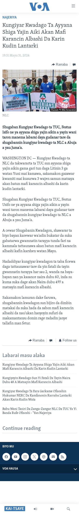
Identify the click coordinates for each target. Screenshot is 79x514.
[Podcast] (44, 457)
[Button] (60, 64)
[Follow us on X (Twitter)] (34, 457)
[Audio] (35, 509)
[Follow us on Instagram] (25, 457)
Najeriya (9, 17)
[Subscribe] (53, 457)
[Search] (68, 509)
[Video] (52, 509)
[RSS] (62, 457)
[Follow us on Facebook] (6, 457)
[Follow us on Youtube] (15, 457)
